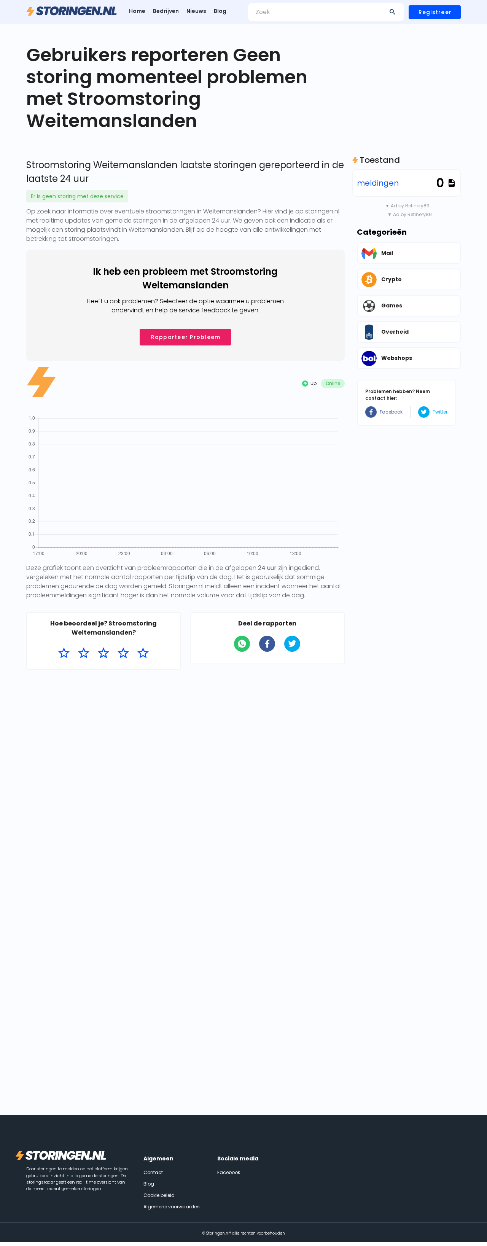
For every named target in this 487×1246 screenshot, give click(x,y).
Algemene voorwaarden (171, 1206)
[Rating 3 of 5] (103, 653)
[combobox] (326, 12)
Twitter (440, 412)
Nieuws (196, 11)
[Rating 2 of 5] (84, 653)
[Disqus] (185, 774)
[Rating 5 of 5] (143, 653)
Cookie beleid (159, 1195)
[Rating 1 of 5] (64, 653)
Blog (220, 11)
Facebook (391, 412)
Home (137, 11)
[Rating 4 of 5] (123, 653)
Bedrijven (166, 11)
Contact (153, 1172)
